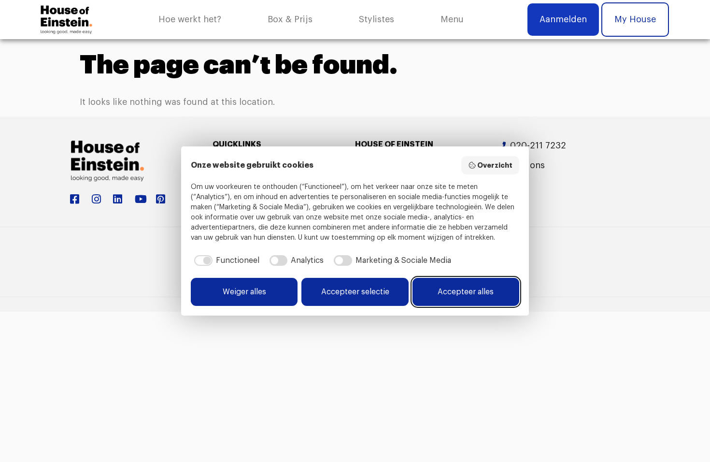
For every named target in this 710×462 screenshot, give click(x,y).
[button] (452, 19)
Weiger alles (244, 292)
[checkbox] (225, 260)
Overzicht (494, 165)
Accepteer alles (466, 292)
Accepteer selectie (355, 292)
